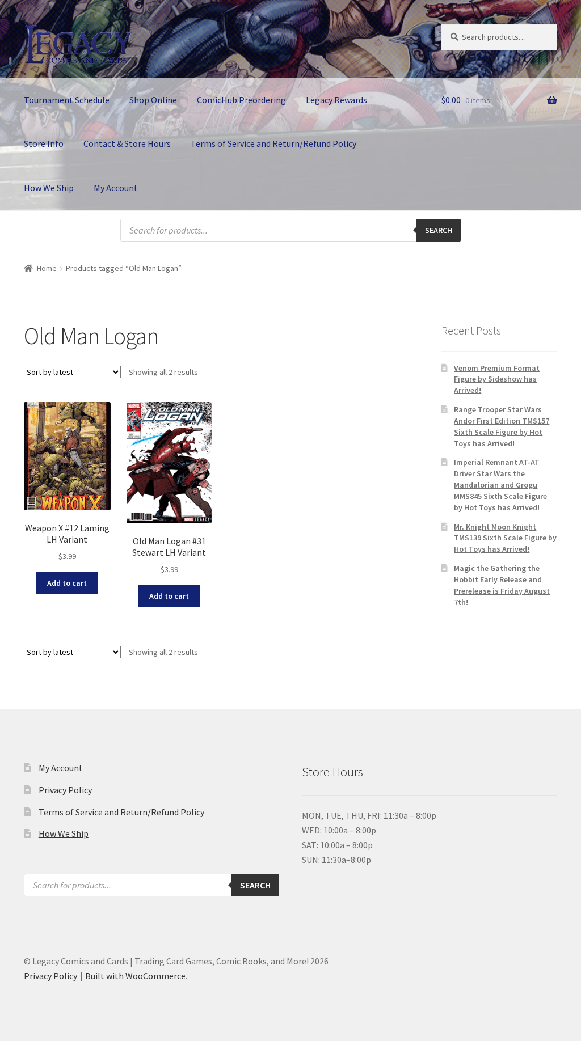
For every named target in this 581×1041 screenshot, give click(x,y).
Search (438, 230)
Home (47, 268)
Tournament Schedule (67, 99)
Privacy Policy (65, 789)
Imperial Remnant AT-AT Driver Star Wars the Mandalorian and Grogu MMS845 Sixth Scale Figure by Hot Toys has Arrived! (500, 484)
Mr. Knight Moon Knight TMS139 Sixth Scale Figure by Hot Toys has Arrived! (505, 538)
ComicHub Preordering (241, 99)
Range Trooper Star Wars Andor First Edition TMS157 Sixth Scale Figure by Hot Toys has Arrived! (501, 426)
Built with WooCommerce (135, 975)
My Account (116, 187)
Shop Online (153, 99)
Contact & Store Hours (127, 143)
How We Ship (49, 187)
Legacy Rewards (336, 99)
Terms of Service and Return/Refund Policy (273, 143)
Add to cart (67, 583)
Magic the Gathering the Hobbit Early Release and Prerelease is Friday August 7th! (502, 585)
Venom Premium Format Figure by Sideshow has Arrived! (497, 379)
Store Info (44, 143)
